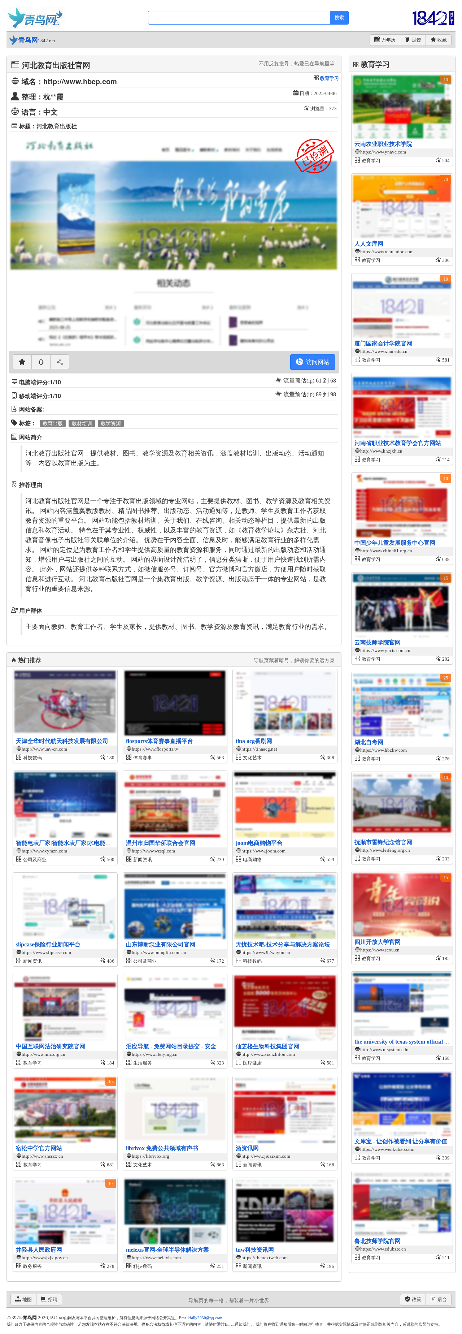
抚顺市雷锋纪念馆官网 (383, 842)
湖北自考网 (368, 742)
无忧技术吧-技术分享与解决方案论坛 (283, 944)
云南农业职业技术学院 (383, 144)
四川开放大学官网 (377, 942)
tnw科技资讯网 (255, 1250)
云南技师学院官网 (377, 642)
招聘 (52, 1299)
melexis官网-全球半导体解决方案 (167, 1250)
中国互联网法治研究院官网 (50, 1046)
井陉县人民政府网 (39, 1250)
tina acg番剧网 (254, 741)
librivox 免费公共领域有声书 (162, 1148)
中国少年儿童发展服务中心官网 (394, 543)
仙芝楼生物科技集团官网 (267, 1046)
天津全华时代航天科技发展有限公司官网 (68, 741)
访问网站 (316, 362)
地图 (27, 1299)
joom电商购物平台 (259, 843)
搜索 (339, 17)
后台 (442, 1299)
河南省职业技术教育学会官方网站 (397, 443)
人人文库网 (368, 244)
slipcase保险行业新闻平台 (48, 944)
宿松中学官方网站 (39, 1148)
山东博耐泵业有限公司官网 (160, 944)
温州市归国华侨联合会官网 (160, 843)
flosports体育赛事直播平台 (159, 741)
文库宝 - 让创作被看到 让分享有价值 (400, 1141)
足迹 (416, 40)
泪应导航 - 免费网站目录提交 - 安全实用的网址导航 (191, 1046)
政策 (416, 1299)
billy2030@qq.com (206, 1318)
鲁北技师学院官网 (377, 1241)
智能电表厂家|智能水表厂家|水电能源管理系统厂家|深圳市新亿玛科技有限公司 (116, 843)
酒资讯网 (247, 1148)
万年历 (389, 40)
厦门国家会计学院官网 (383, 343)
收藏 (442, 40)
